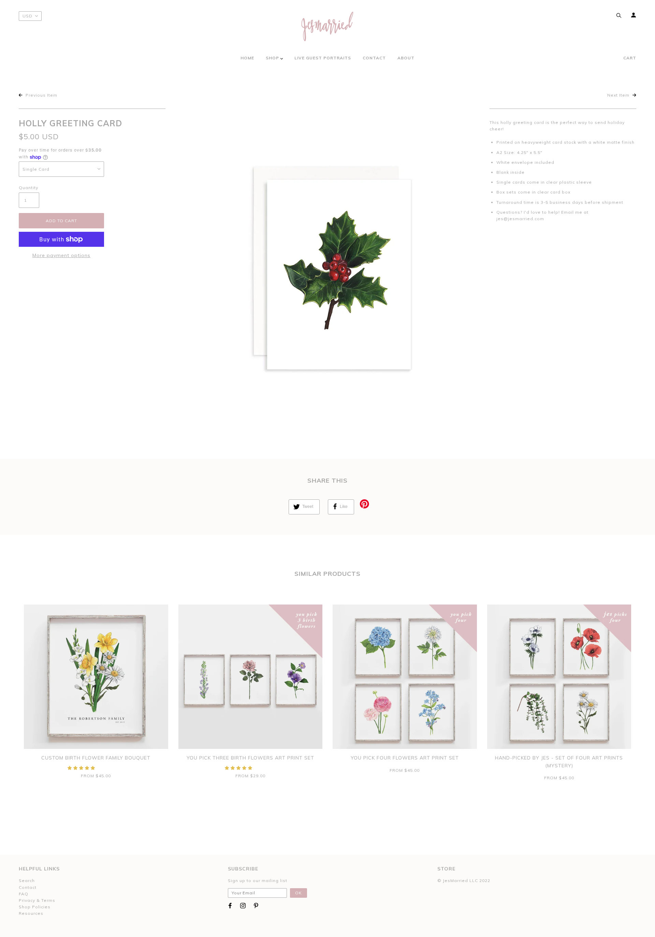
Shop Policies (34, 906)
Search (27, 880)
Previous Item (40, 95)
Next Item (619, 95)
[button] (82, 767)
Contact (28, 887)
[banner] (327, 26)
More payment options (61, 255)
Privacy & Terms (37, 900)
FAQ (23, 893)
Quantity (28, 187)
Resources (31, 913)
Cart (629, 57)
